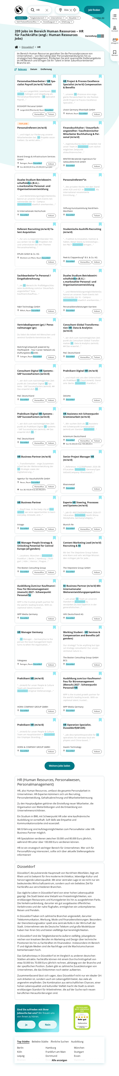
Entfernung (46, 69)
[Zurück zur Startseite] (19, 11)
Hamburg (51, 1047)
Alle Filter (98, 17)
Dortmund (51, 1055)
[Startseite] (16, 47)
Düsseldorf (28, 47)
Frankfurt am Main (56, 1051)
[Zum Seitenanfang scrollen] (110, 1058)
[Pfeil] (25, 18)
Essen (77, 1055)
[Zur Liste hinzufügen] (54, 77)
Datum (33, 69)
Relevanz (22, 69)
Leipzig (21, 1055)
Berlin (20, 1047)
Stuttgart (79, 1051)
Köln (19, 1051)
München (79, 1047)
